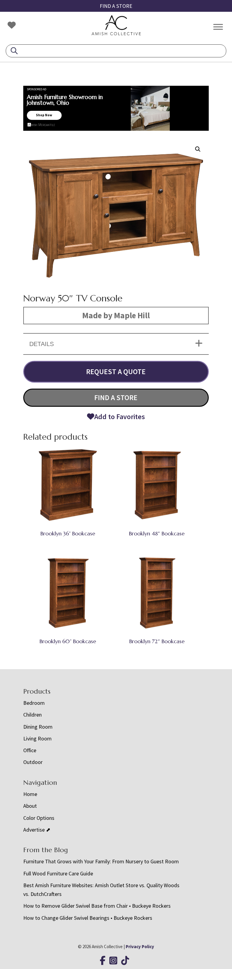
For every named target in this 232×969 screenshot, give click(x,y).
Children (32, 714)
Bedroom (34, 702)
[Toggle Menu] (218, 27)
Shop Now (44, 115)
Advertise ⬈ (36, 829)
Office (29, 750)
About (30, 805)
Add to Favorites (119, 416)
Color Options (38, 817)
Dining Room (38, 726)
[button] (197, 149)
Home (30, 794)
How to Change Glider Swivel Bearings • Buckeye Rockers (87, 917)
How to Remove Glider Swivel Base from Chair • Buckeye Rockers (97, 905)
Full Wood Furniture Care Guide (58, 873)
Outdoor (33, 762)
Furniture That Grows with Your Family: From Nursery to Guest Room (101, 861)
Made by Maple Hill (116, 315)
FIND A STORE (116, 5)
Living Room (37, 738)
